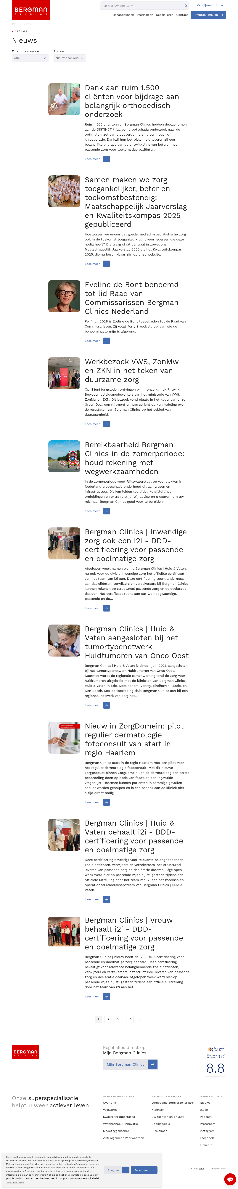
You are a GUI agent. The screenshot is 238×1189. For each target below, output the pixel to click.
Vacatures (110, 1109)
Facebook (207, 1138)
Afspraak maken (206, 15)
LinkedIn (206, 1145)
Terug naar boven (218, 1168)
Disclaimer (159, 1131)
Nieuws (205, 1102)
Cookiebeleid (161, 1124)
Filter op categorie (25, 51)
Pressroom (208, 1124)
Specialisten (164, 15)
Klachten (158, 1109)
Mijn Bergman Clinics (125, 1064)
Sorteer (59, 51)
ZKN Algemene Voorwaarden (123, 1138)
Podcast (206, 1117)
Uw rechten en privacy (168, 1117)
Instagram (207, 1131)
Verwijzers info (207, 5)
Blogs (204, 1109)
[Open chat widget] (230, 1179)
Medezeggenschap (116, 1131)
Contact (182, 15)
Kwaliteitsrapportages (119, 1117)
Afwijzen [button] (113, 1170)
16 (129, 1019)
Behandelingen (123, 15)
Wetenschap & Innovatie (120, 1124)
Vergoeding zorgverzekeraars (173, 1102)
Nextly (201, 1168)
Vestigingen (145, 15)
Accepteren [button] (142, 1170)
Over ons (109, 1102)
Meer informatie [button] (15, 1182)
